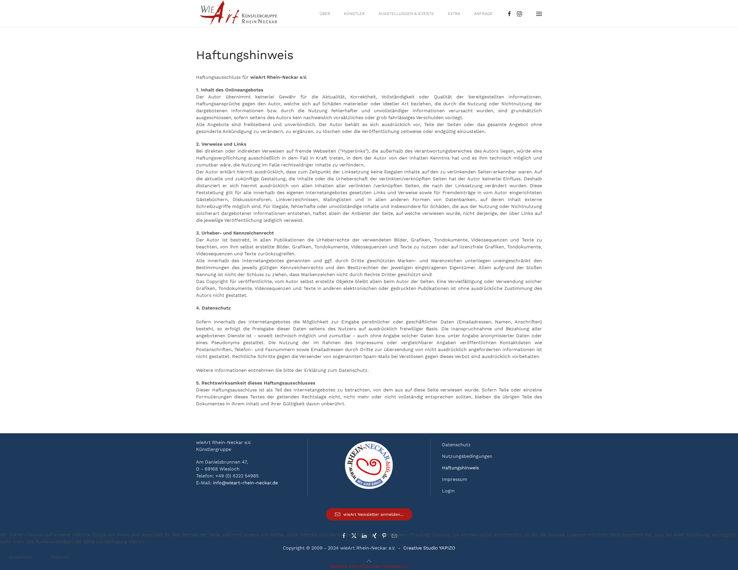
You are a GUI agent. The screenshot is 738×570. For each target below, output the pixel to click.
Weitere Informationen (355, 566)
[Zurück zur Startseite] (239, 13)
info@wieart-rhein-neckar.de (245, 482)
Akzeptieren (20, 557)
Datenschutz (456, 444)
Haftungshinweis (460, 467)
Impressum (454, 479)
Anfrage (483, 13)
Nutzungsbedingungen (467, 456)
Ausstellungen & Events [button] (406, 13)
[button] (539, 13)
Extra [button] (454, 13)
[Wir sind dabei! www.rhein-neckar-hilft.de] (369, 464)
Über (324, 13)
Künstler (354, 13)
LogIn (448, 491)
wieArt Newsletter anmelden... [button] (373, 514)
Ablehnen (60, 557)
